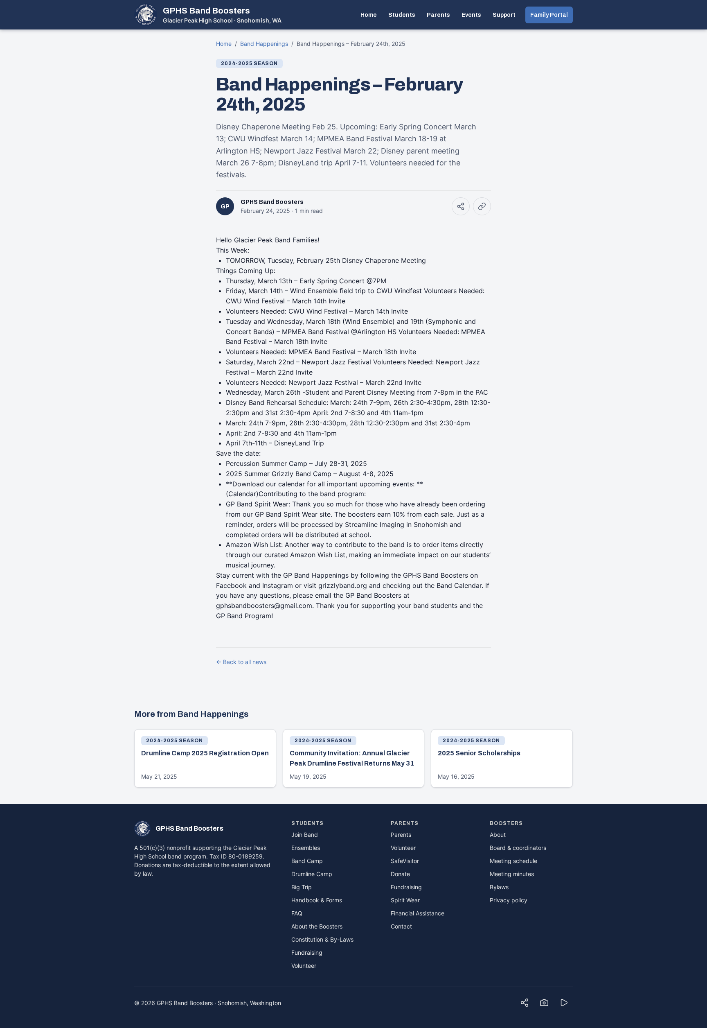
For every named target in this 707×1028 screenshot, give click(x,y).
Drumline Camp (311, 873)
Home (368, 15)
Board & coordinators (518, 847)
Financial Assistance (417, 913)
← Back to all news (241, 661)
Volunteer (303, 965)
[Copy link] (482, 206)
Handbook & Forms (316, 900)
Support (504, 15)
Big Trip (301, 886)
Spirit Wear (405, 900)
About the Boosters (316, 926)
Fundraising (306, 952)
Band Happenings (264, 43)
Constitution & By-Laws (322, 939)
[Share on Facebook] (461, 206)
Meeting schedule (513, 860)
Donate (400, 873)
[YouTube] (564, 1003)
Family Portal (549, 15)
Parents (438, 15)
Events (471, 15)
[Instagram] (544, 1003)
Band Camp (307, 860)
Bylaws (499, 886)
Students (401, 15)
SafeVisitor (405, 860)
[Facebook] (525, 1003)
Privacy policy (508, 900)
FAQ (296, 913)
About (498, 834)
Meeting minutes (512, 873)
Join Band (304, 834)
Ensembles (305, 847)
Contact (401, 926)
